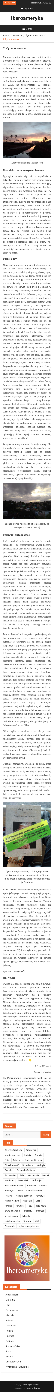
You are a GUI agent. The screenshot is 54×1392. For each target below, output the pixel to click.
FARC (22, 1175)
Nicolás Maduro (12, 1200)
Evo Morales (10, 1175)
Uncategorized (13, 1361)
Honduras (9, 1180)
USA (37, 1221)
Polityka (10, 1340)
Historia (10, 1315)
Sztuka (9, 1356)
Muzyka (9, 1330)
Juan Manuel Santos (14, 1185)
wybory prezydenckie (29, 1226)
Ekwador (9, 1170)
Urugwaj (27, 1221)
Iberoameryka (27, 18)
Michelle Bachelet (23, 1195)
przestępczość (11, 1216)
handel (45, 1175)
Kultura (9, 1320)
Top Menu (28, 8)
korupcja (43, 1185)
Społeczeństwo (13, 1346)
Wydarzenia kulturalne (17, 1366)
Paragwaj (20, 1205)
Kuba (20, 1190)
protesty (28, 1210)
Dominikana (27, 1165)
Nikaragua (27, 1200)
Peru (30, 1205)
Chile (7, 1160)
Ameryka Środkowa (13, 1149)
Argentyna (31, 1149)
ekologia (41, 1165)
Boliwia (27, 1155)
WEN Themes (34, 1388)
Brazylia (38, 1155)
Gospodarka (12, 1310)
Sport (8, 1351)
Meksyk (8, 1195)
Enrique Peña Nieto (25, 1170)
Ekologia (10, 1299)
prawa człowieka (12, 1210)
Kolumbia (31, 1185)
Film (8, 1304)
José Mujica (37, 1180)
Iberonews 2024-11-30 (41, 2)
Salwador (26, 1216)
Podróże (10, 1335)
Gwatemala (33, 1175)
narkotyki (40, 1195)
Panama (8, 1205)
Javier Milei (23, 1180)
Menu (29, 28)
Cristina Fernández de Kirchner (27, 1160)
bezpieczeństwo (12, 1155)
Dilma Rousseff (12, 1165)
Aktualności (12, 1294)
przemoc (40, 1210)
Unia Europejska (12, 1221)
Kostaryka (9, 1190)
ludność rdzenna (34, 1190)
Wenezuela (10, 1226)
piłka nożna (41, 1205)
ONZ (38, 1200)
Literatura (11, 1325)
